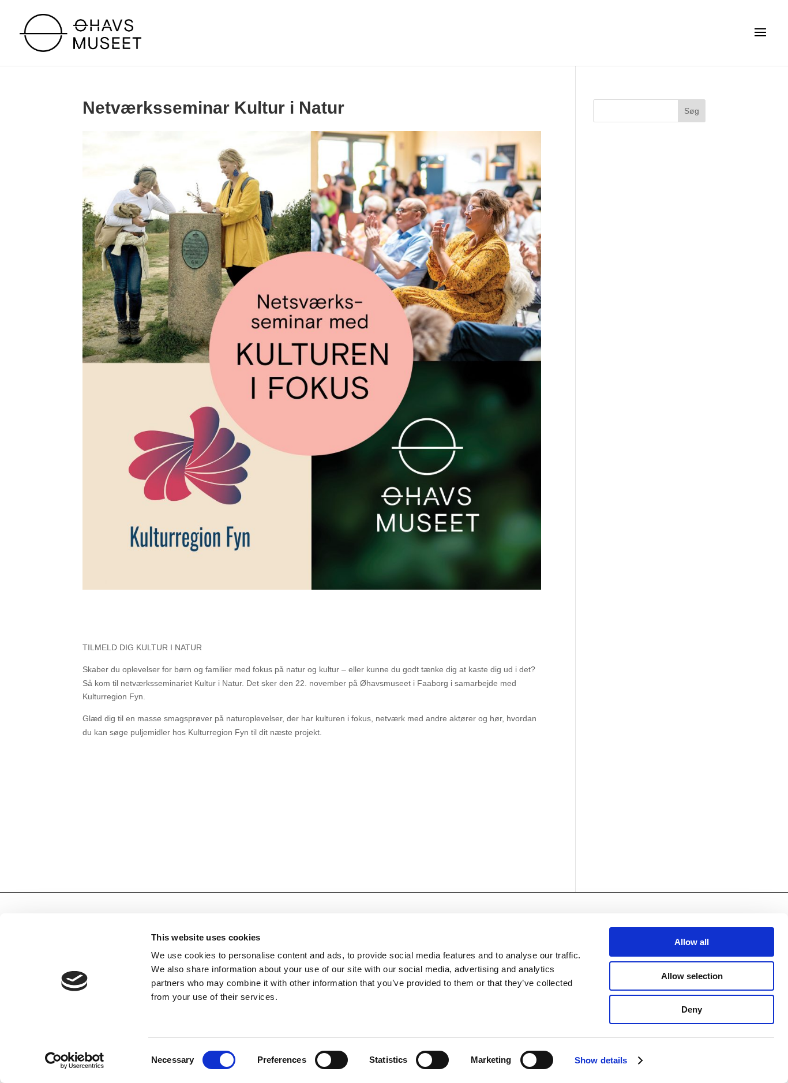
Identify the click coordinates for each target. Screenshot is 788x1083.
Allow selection (692, 976)
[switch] (331, 1060)
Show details (601, 1060)
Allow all (691, 942)
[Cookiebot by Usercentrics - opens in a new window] (74, 1060)
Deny (691, 1009)
